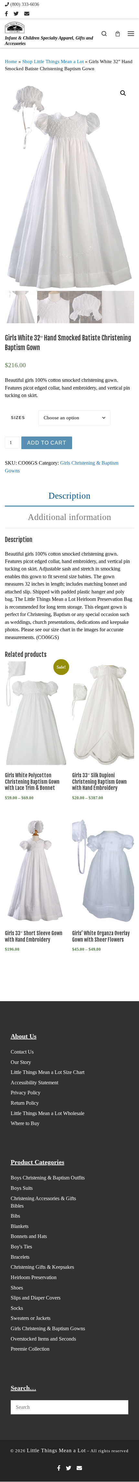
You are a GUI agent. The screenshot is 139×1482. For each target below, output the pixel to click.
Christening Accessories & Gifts (43, 1198)
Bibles (17, 1206)
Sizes (18, 417)
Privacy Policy (25, 1092)
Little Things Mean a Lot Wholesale (47, 1113)
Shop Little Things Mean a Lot (53, 61)
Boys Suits (22, 1188)
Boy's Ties (21, 1247)
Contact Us (22, 1052)
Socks (17, 1308)
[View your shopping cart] (117, 33)
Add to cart (46, 443)
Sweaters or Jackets (30, 1318)
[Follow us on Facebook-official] (6, 14)
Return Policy (25, 1103)
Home (11, 61)
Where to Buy (25, 1123)
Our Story (21, 1062)
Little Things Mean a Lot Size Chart (47, 1072)
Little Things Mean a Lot (56, 1450)
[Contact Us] (26, 14)
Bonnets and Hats (29, 1236)
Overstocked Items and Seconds (43, 1339)
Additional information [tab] (69, 517)
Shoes (17, 1288)
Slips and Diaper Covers (35, 1298)
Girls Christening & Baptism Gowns (48, 1328)
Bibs (15, 1216)
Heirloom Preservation (34, 1277)
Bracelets (20, 1257)
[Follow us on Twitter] (16, 14)
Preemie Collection (30, 1349)
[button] (123, 93)
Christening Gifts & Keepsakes (42, 1267)
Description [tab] (69, 496)
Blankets (19, 1226)
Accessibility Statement (34, 1082)
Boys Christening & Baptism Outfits (48, 1178)
